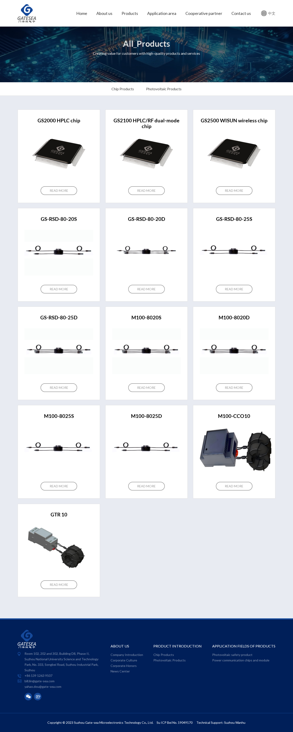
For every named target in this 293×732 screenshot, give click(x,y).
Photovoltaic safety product (232, 655)
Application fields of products (243, 646)
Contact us (241, 13)
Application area (161, 13)
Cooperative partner (203, 13)
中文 (271, 13)
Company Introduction (127, 655)
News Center (120, 671)
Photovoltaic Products (164, 89)
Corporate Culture (124, 660)
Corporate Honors (124, 666)
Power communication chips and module (240, 660)
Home (81, 13)
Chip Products (122, 89)
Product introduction (177, 646)
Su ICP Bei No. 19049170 (175, 722)
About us (104, 13)
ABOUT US (120, 646)
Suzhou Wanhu (234, 722)
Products (130, 13)
